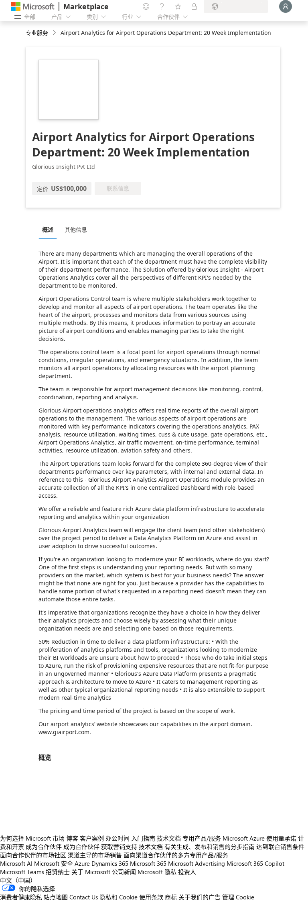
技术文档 (169, 838)
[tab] (49, 229)
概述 (47, 229)
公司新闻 (124, 872)
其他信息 (76, 229)
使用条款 (151, 897)
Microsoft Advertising (196, 863)
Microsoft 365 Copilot (255, 863)
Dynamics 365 (109, 863)
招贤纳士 (58, 872)
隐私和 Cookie (118, 897)
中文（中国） (18, 880)
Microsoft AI (16, 863)
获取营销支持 (119, 847)
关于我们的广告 (199, 897)
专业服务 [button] (37, 32)
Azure (82, 863)
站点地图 (56, 897)
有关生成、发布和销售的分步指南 (209, 847)
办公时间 (117, 838)
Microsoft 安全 (53, 863)
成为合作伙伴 (44, 847)
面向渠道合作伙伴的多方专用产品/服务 (176, 855)
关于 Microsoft (90, 872)
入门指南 (143, 838)
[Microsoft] (33, 6)
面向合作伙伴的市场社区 (33, 855)
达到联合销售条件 (280, 847)
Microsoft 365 (148, 863)
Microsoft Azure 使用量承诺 (259, 838)
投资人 (187, 872)
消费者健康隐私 (21, 897)
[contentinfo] (55, 33)
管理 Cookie (238, 897)
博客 (72, 838)
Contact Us (83, 897)
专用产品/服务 (201, 838)
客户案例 (92, 838)
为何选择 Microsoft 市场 (32, 838)
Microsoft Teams (22, 872)
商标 (171, 897)
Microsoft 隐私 (157, 872)
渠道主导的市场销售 (95, 855)
